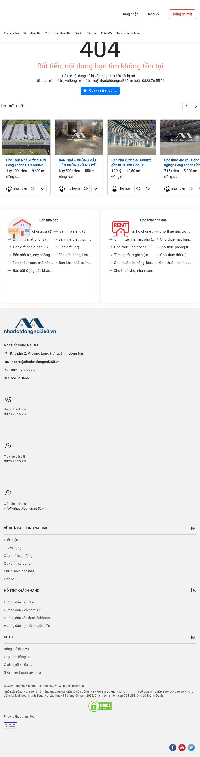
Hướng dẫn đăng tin (19, 602)
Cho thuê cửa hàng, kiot (134, 263)
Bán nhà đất (48, 220)
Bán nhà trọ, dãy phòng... (33, 255)
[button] (196, 106)
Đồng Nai (13, 177)
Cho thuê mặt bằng (176, 239)
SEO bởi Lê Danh (16, 378)
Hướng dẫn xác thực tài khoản (27, 618)
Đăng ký (152, 14)
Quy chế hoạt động (18, 556)
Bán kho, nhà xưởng (75, 263)
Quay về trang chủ (102, 90)
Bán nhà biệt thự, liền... (75, 239)
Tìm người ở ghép (131, 255)
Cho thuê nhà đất (153, 220)
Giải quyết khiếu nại (18, 665)
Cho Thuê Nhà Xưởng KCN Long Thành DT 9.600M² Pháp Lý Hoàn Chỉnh (26, 162)
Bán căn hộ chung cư (32, 231)
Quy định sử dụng (17, 563)
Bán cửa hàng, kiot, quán (74, 255)
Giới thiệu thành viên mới (22, 672)
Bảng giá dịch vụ (16, 649)
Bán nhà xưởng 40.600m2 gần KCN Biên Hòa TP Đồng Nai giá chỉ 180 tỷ (131, 162)
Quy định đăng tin (17, 657)
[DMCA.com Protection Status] (100, 706)
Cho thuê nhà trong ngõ (175, 231)
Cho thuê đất (173, 255)
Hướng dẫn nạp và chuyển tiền (27, 626)
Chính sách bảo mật (19, 571)
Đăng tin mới (182, 14)
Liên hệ (9, 579)
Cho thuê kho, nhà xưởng (134, 270)
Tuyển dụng (12, 548)
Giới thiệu (11, 540)
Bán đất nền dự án (30, 247)
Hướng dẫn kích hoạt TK (22, 610)
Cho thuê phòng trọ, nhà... (175, 247)
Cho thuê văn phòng (133, 247)
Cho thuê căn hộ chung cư (134, 231)
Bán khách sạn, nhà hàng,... (33, 263)
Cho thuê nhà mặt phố (134, 239)
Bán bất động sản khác (33, 270)
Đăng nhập (129, 14)
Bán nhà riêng (73, 231)
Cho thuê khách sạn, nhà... (175, 263)
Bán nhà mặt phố (29, 239)
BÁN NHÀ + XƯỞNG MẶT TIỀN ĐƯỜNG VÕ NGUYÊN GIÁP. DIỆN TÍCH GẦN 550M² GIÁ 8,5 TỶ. (78, 162)
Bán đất (69, 247)
